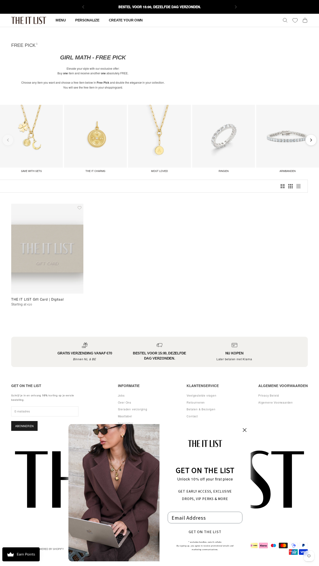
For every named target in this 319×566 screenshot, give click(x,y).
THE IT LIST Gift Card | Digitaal (37, 299)
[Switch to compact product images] (298, 186)
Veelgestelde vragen (201, 395)
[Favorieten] (295, 20)
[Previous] (8, 140)
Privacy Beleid (268, 395)
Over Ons (124, 402)
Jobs (121, 395)
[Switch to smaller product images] (290, 186)
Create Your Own (126, 20)
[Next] (311, 140)
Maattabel (125, 416)
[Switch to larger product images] (282, 186)
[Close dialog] (245, 430)
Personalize (87, 20)
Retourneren (196, 402)
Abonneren (24, 426)
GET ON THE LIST (205, 531)
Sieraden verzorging (132, 409)
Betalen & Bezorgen (201, 409)
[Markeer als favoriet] (79, 207)
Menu (61, 20)
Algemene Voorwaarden (275, 402)
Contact (192, 416)
